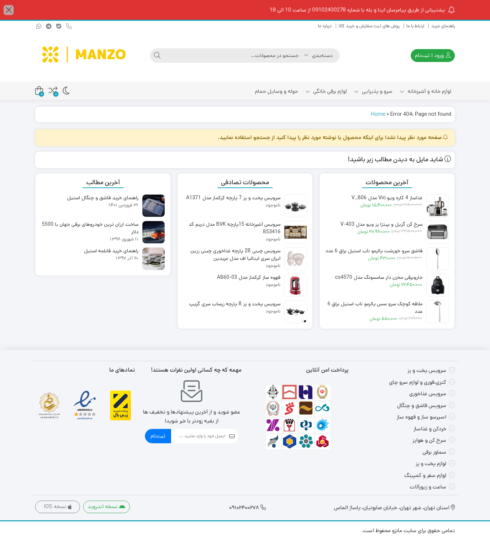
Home (378, 114)
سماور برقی (434, 452)
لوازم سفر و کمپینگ (425, 475)
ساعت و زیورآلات (428, 487)
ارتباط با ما (415, 26)
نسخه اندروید (103, 506)
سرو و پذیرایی (376, 91)
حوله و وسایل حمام (276, 91)
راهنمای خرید (443, 26)
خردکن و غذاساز (430, 429)
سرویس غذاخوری (427, 393)
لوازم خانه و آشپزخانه (428, 91)
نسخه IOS (56, 506)
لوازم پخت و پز (431, 463)
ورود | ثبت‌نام (430, 55)
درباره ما (325, 26)
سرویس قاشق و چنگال (421, 405)
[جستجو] (157, 55)
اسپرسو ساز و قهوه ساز (421, 417)
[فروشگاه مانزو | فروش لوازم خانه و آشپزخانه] (85, 55)
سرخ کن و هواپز (429, 440)
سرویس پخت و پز (426, 370)
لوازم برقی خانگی (329, 91)
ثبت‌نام (158, 436)
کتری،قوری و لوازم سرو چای (417, 382)
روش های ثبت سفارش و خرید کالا (369, 26)
